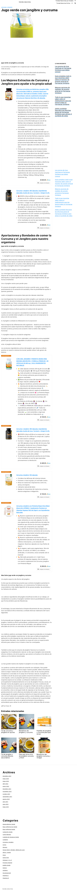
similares (5, 870)
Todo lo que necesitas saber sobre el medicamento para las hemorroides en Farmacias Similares (63, 202)
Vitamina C (6, 875)
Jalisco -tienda (7, 852)
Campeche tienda (7, 832)
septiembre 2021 (7, 796)
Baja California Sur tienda (10, 827)
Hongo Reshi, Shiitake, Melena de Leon (14, 850)
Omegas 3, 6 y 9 (7, 860)
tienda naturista (25, 2)
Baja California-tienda (9, 829)
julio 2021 (5, 801)
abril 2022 (5, 783)
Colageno (5, 839)
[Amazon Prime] (48, 180)
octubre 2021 (6, 794)
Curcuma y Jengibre (6, 7)
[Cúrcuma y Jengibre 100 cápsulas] (9, 480)
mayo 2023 (6, 778)
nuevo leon (6, 857)
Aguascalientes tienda (9, 824)
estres (4, 844)
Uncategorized (7, 873)
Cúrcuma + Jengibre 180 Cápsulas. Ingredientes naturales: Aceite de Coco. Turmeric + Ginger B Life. (33, 192)
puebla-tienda (6, 865)
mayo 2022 (6, 781)
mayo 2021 (6, 807)
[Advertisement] (26, 50)
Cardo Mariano (7, 834)
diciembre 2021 (7, 789)
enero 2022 (6, 786)
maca (4, 855)
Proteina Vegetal (7, 862)
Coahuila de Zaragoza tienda (11, 837)
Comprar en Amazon (44, 183)
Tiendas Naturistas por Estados (64, 1)
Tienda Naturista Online (63, 3)
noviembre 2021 (7, 791)
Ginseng (5, 847)
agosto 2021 (6, 799)
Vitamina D (6, 878)
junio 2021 (6, 804)
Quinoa (5, 868)
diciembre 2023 (7, 776)
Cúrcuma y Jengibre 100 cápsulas (27, 475)
